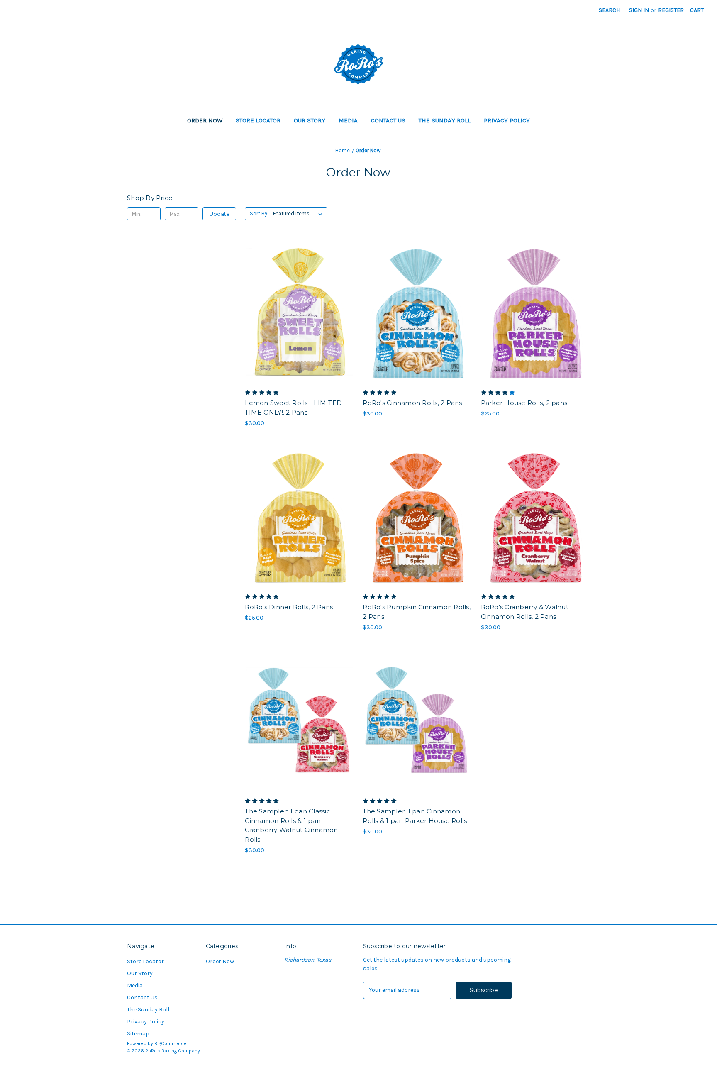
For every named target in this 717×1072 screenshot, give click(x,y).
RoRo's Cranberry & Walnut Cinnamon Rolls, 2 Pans (524, 611)
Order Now (204, 120)
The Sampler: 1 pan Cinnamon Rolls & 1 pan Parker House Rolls (415, 816)
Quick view (298, 297)
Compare (296, 312)
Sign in (639, 10)
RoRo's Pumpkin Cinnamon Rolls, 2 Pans (417, 611)
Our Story (309, 120)
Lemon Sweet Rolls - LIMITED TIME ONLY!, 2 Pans (293, 407)
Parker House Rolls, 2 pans (524, 403)
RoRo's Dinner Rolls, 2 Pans (289, 607)
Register (671, 10)
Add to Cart (299, 327)
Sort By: (259, 213)
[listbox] (299, 214)
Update (219, 213)
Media (348, 120)
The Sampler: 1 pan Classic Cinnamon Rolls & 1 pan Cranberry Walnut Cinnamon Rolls (291, 825)
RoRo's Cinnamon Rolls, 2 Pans (412, 403)
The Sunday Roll (445, 120)
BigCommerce (170, 1043)
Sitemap (138, 1033)
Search (609, 10)
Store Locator (258, 120)
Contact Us (388, 120)
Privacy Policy (507, 120)
